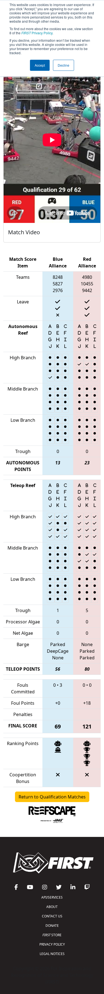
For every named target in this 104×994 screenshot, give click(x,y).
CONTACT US (52, 916)
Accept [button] (40, 65)
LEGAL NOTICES (52, 953)
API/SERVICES (52, 897)
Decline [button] (63, 65)
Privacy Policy (36, 32)
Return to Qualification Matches (52, 797)
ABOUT (52, 906)
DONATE (52, 925)
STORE (52, 935)
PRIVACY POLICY (52, 944)
